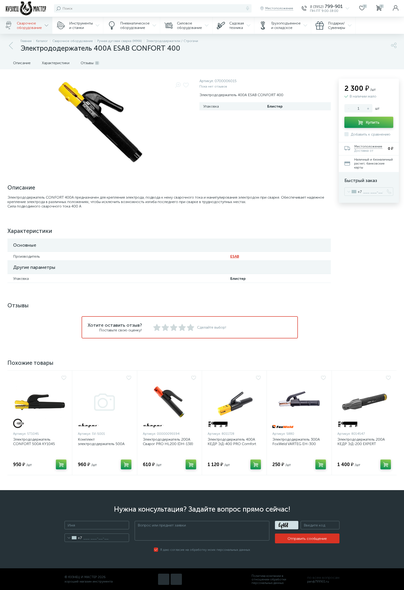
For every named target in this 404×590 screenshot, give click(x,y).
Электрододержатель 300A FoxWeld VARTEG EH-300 (296, 441)
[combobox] (353, 192)
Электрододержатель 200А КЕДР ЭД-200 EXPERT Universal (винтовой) (361, 443)
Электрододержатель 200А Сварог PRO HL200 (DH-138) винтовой (168, 443)
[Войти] (395, 8)
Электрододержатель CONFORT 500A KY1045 (34, 441)
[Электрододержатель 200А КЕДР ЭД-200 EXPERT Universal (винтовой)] (364, 402)
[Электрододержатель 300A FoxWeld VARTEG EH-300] (299, 402)
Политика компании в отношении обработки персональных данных (269, 579)
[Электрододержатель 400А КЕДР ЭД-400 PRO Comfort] (234, 402)
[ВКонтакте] (163, 579)
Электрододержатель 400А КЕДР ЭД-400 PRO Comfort (232, 441)
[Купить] (61, 464)
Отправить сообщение (307, 538)
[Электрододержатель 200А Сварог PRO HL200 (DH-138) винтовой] (169, 402)
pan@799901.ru (318, 581)
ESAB (234, 256)
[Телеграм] (176, 579)
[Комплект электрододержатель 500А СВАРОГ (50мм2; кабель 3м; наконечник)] (104, 402)
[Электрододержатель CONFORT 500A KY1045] (39, 402)
